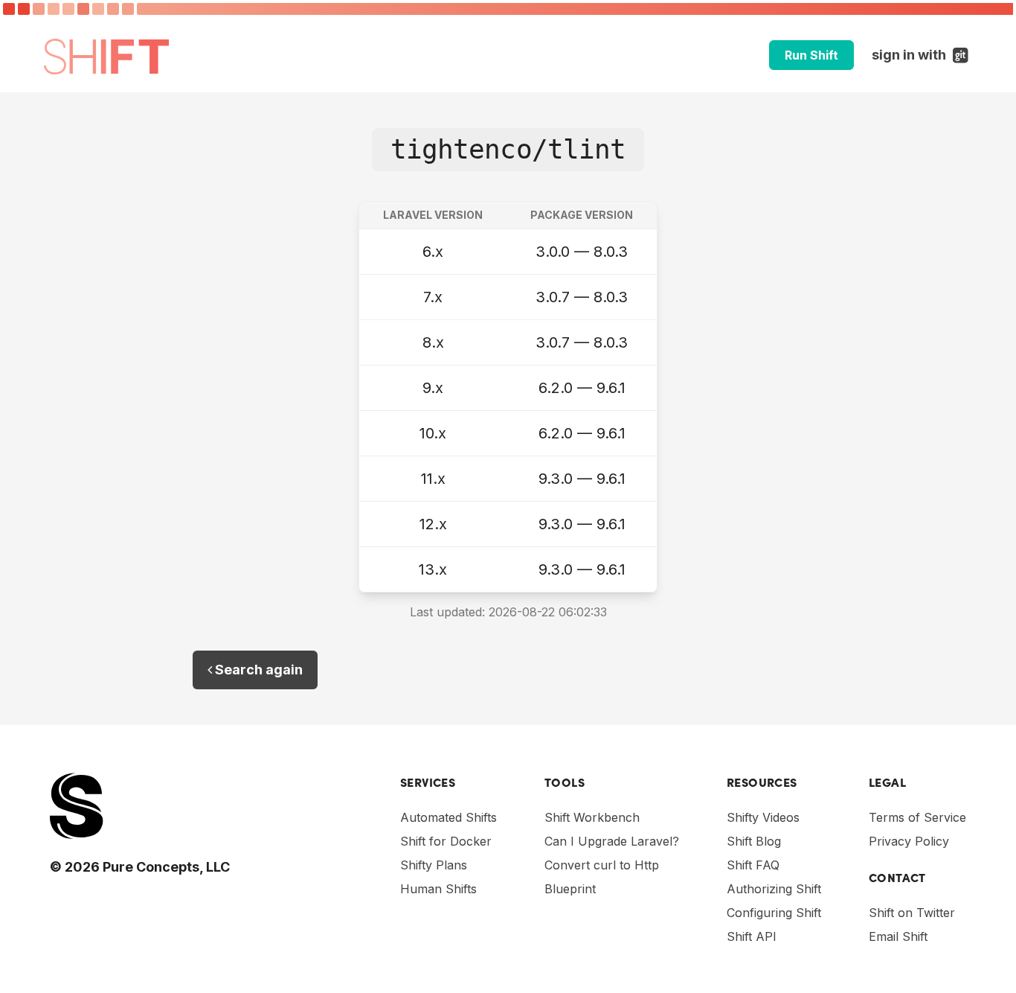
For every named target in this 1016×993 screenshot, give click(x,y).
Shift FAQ (753, 865)
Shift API (752, 936)
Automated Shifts (448, 817)
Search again (257, 669)
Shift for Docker (446, 841)
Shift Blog (754, 841)
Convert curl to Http (601, 865)
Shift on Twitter (912, 912)
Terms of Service (917, 817)
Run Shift (811, 55)
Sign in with (922, 54)
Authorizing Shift (774, 888)
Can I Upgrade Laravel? (611, 841)
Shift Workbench (592, 817)
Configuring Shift (774, 912)
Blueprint (570, 888)
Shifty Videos (763, 817)
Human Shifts (438, 888)
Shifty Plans (433, 865)
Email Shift (898, 936)
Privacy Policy (909, 841)
